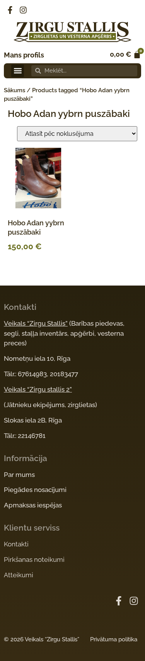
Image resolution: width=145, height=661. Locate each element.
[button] (17, 70)
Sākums (14, 90)
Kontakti (16, 544)
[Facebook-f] (10, 10)
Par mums (19, 474)
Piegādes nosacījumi (35, 490)
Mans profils (24, 55)
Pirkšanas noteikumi (34, 559)
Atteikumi (18, 575)
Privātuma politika (113, 639)
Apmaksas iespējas (33, 505)
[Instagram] (23, 10)
